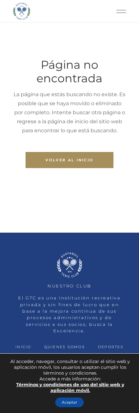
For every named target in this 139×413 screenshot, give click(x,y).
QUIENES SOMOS (64, 347)
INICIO (23, 347)
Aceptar (69, 402)
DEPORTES (110, 347)
